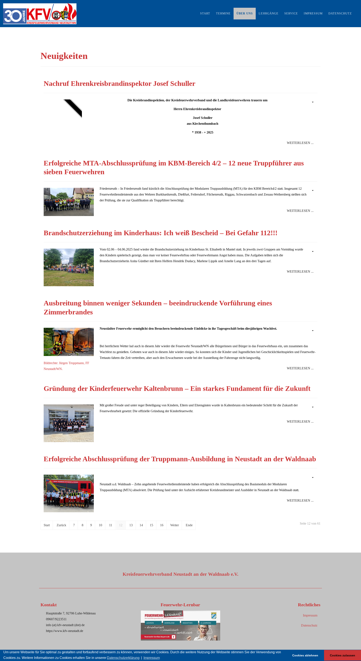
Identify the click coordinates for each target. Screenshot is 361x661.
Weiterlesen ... (300, 143)
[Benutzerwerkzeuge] (312, 102)
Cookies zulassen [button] (342, 655)
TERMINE (223, 13)
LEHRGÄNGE (268, 13)
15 (151, 525)
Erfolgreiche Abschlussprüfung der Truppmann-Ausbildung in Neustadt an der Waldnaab (180, 459)
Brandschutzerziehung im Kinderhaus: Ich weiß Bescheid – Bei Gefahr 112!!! (160, 233)
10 (100, 525)
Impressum (310, 615)
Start (47, 525)
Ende (189, 525)
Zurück (61, 525)
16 (161, 525)
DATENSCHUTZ (340, 13)
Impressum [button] (152, 658)
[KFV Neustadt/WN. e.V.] (39, 13)
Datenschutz (309, 625)
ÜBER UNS (244, 13)
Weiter (174, 525)
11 (110, 525)
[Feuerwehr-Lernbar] (180, 625)
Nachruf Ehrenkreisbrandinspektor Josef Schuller (119, 83)
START (205, 13)
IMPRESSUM (313, 13)
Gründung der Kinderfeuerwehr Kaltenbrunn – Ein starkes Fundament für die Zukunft (178, 388)
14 (141, 525)
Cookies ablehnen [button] (305, 655)
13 (131, 525)
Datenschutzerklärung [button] (123, 658)
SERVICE (291, 13)
